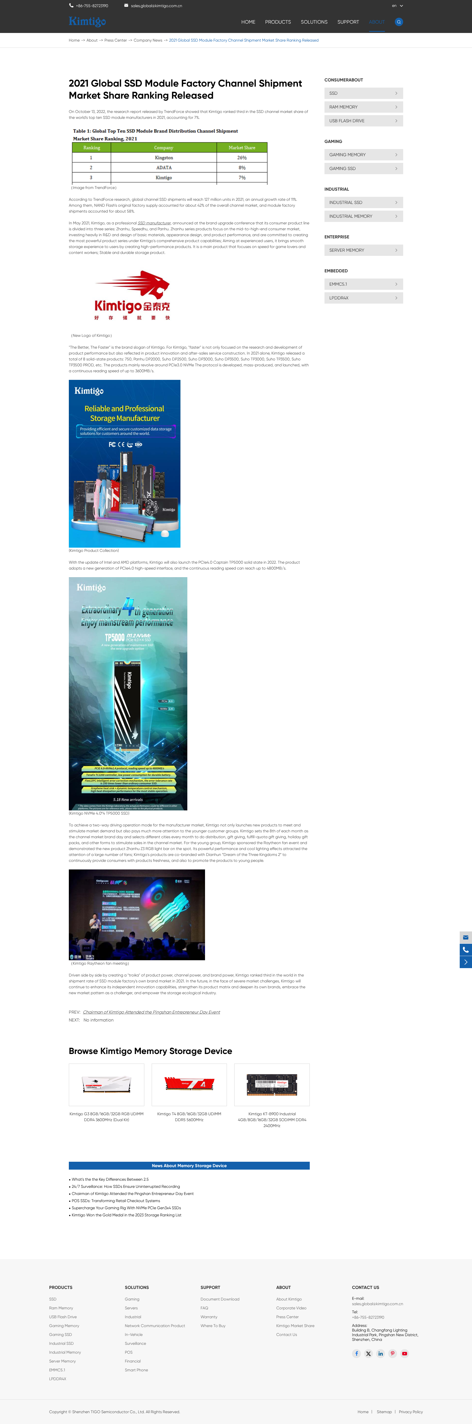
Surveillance (135, 1343)
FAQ (204, 1308)
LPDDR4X (338, 297)
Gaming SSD (342, 168)
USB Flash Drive (347, 120)
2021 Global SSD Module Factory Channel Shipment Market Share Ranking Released (244, 40)
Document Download (220, 1299)
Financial (133, 1361)
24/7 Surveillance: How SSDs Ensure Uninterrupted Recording (126, 1186)
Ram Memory (343, 106)
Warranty (209, 1317)
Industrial (133, 1317)
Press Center (115, 40)
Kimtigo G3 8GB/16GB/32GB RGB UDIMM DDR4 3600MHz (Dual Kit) (107, 1117)
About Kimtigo (289, 1299)
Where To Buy (213, 1325)
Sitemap (384, 1411)
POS (129, 1352)
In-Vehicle (134, 1334)
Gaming (132, 1299)
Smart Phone (136, 1370)
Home (248, 22)
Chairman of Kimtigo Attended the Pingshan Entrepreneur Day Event (151, 1012)
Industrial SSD (345, 202)
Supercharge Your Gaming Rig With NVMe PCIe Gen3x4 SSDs (126, 1208)
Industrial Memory (350, 216)
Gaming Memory (347, 154)
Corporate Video (291, 1308)
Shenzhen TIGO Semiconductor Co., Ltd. (108, 1411)
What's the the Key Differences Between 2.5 (110, 1179)
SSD (333, 93)
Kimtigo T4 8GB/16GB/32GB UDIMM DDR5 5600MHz (189, 1117)
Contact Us (286, 1334)
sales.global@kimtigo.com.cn (377, 1303)
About (377, 22)
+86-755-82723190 (368, 1317)
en (394, 5)
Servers (131, 1308)
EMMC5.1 (338, 284)
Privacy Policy (411, 1411)
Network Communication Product (155, 1325)
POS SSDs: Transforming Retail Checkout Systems (116, 1200)
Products (278, 22)
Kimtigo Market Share (295, 1325)
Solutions (314, 22)
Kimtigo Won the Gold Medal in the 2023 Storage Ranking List (126, 1215)
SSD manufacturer (154, 223)
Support (348, 22)
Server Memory (346, 250)
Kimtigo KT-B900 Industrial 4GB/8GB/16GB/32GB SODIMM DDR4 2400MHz (272, 1120)
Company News (148, 40)
